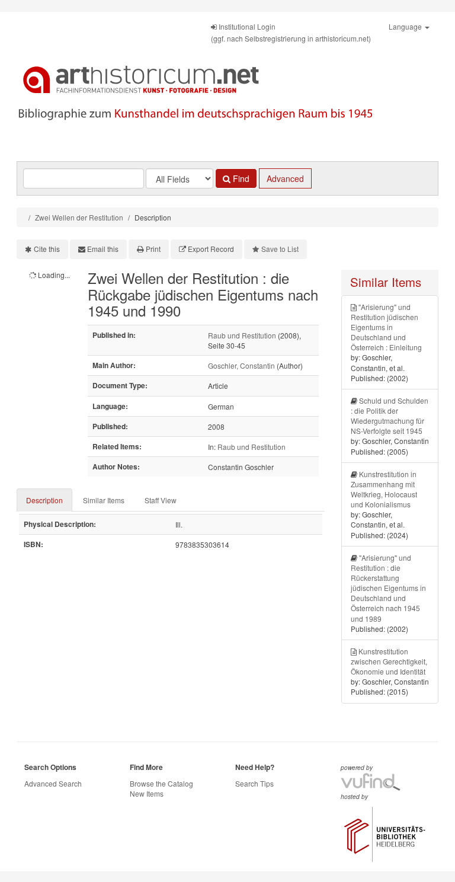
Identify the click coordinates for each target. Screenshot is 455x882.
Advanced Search (53, 783)
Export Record (211, 249)
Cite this (47, 249)
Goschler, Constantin (241, 365)
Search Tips (254, 783)
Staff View (161, 500)
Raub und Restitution (242, 335)
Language (406, 26)
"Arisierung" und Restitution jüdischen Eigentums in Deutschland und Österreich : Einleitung (386, 327)
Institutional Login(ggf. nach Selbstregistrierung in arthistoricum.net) (291, 32)
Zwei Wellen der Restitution (79, 217)
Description (44, 500)
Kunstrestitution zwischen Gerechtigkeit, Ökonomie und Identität (389, 661)
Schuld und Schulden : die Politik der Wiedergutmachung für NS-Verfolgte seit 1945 (389, 415)
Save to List (280, 249)
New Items (147, 793)
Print (153, 249)
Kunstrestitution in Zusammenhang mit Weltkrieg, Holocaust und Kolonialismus (384, 489)
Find (239, 178)
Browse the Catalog (161, 783)
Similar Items (103, 500)
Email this (102, 249)
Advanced (285, 178)
